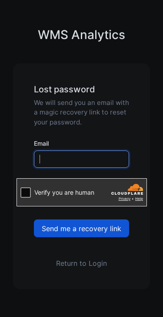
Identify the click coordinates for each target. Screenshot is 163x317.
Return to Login (81, 263)
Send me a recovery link (81, 228)
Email (41, 143)
